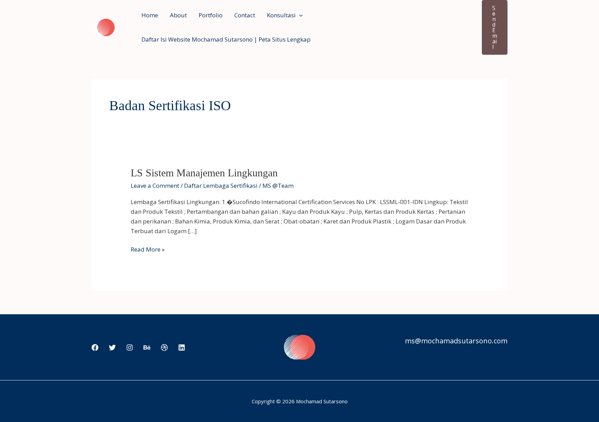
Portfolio (211, 15)
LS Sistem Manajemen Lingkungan (204, 172)
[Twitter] (112, 347)
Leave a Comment (155, 186)
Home (149, 15)
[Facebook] (95, 347)
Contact (244, 15)
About (178, 15)
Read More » (148, 249)
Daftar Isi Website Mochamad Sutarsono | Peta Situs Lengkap (226, 39)
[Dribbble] (164, 347)
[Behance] (147, 347)
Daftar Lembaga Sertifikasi (221, 186)
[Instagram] (129, 347)
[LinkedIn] (181, 347)
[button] (299, 15)
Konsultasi (281, 15)
